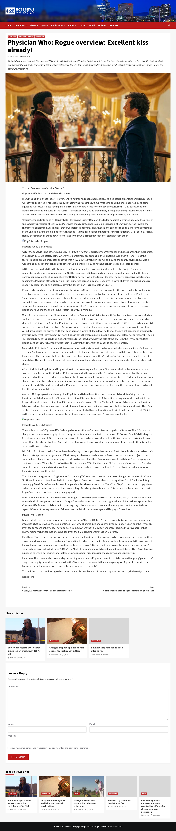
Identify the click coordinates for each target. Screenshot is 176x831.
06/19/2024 (25, 57)
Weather (113, 25)
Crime (8, 25)
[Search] (168, 25)
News (77, 794)
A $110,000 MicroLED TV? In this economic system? (47, 589)
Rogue (30, 37)
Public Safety (58, 25)
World (92, 25)
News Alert (12, 37)
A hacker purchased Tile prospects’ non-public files (128, 589)
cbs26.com (14, 57)
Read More (28, 576)
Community (21, 25)
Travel (82, 25)
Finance (34, 25)
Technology (39, 37)
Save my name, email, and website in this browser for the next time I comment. (50, 747)
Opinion (102, 25)
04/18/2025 (22, 658)
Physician (22, 37)
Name (11, 724)
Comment (13, 686)
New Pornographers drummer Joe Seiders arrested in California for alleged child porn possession (153, 806)
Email (92, 724)
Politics (72, 25)
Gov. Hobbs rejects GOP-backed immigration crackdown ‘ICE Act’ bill (25, 651)
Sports (44, 25)
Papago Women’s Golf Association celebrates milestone (85, 803)
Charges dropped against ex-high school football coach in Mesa (67, 649)
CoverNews (104, 826)
